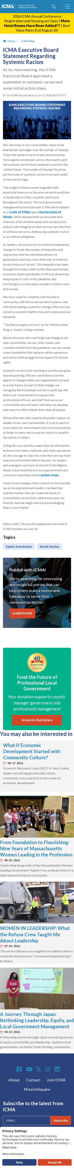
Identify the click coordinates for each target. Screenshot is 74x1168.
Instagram (48, 1069)
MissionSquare (37, 1089)
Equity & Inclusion (19, 546)
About (14, 1079)
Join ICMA (56, 1079)
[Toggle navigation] (68, 6)
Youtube (29, 1069)
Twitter (39, 1069)
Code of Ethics (20, 212)
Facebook (20, 1069)
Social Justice (49, 546)
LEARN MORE (22, 613)
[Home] (20, 6)
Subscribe (60, 1120)
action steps (49, 475)
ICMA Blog (27, 41)
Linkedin (57, 1069)
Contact (33, 1079)
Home (11, 41)
